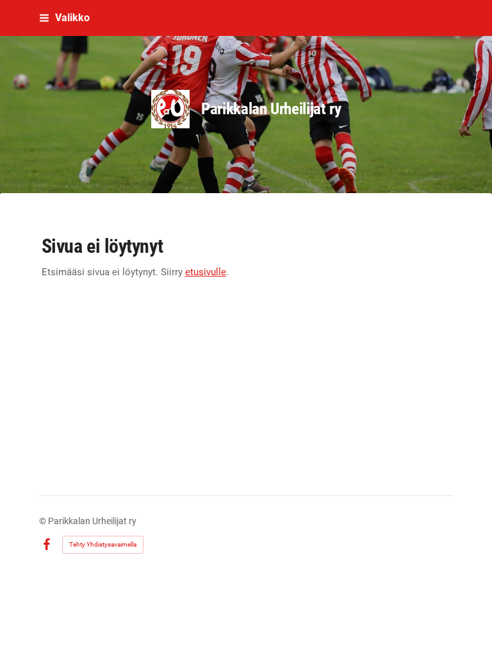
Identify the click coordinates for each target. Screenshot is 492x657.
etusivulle (205, 272)
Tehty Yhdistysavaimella (102, 544)
